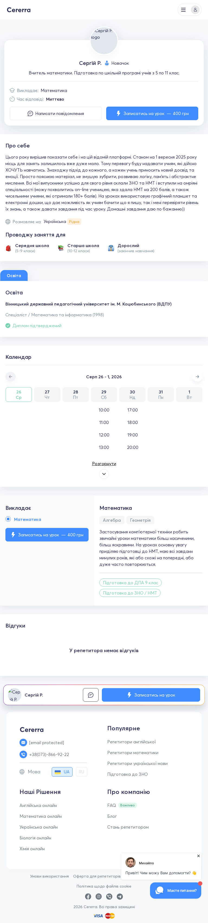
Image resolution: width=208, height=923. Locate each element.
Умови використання (49, 876)
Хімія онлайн (32, 848)
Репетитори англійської (131, 741)
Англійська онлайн (38, 805)
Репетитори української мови (137, 763)
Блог (112, 816)
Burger (183, 10)
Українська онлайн (39, 827)
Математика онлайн (41, 816)
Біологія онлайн (35, 837)
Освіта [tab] (14, 275)
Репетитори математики (132, 752)
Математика (54, 90)
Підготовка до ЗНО (127, 774)
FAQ (111, 805)
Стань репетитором (128, 827)
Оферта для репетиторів (97, 876)
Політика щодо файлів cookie (104, 886)
